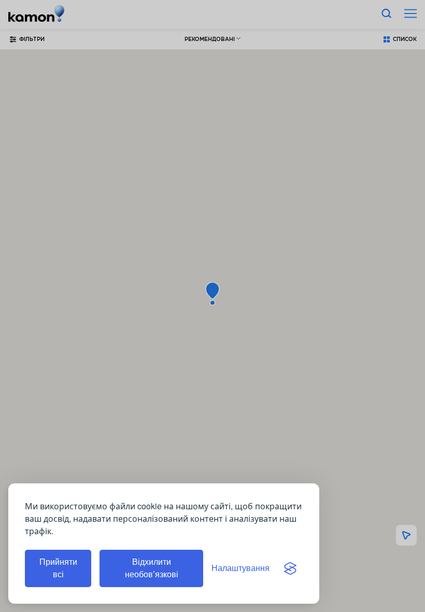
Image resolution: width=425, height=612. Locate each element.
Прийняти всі (58, 568)
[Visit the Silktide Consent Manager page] (290, 568)
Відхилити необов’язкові (151, 568)
